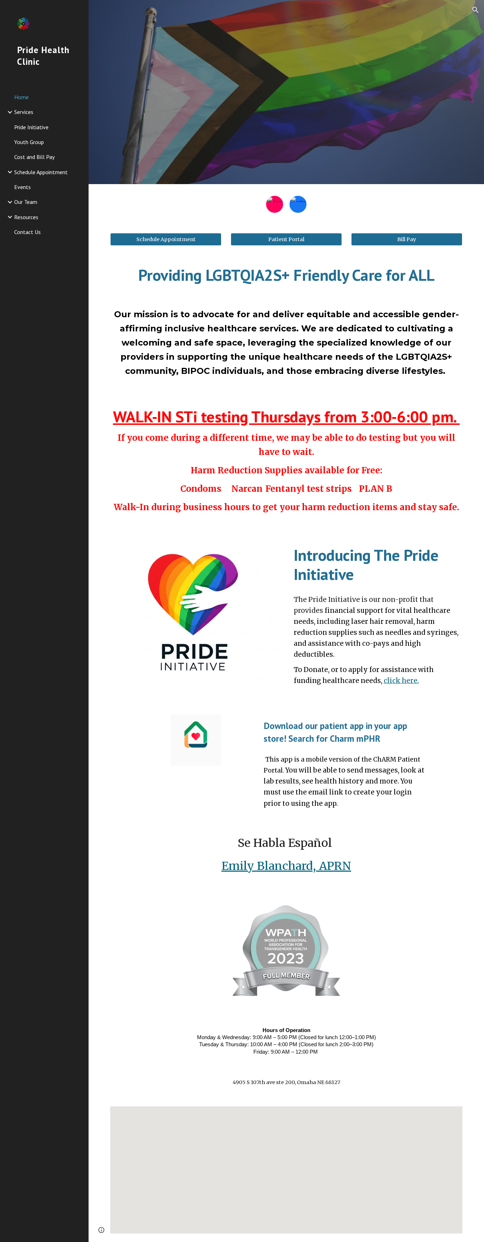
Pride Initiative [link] (31, 127)
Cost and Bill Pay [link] (34, 156)
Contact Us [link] (27, 231)
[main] (286, 275)
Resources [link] (26, 217)
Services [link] (23, 111)
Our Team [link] (25, 201)
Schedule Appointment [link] (41, 172)
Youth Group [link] (29, 142)
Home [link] (21, 97)
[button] (475, 9)
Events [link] (22, 186)
